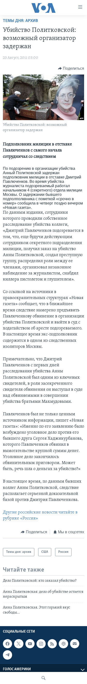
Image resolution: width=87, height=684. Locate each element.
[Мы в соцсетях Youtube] (30, 643)
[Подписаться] (74, 643)
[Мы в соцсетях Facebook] (7, 643)
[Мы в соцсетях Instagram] (41, 643)
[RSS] (52, 643)
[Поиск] (43, 678)
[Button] (71, 68)
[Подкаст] (63, 643)
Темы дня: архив (20, 21)
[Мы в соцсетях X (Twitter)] (18, 643)
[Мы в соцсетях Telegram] (7, 655)
